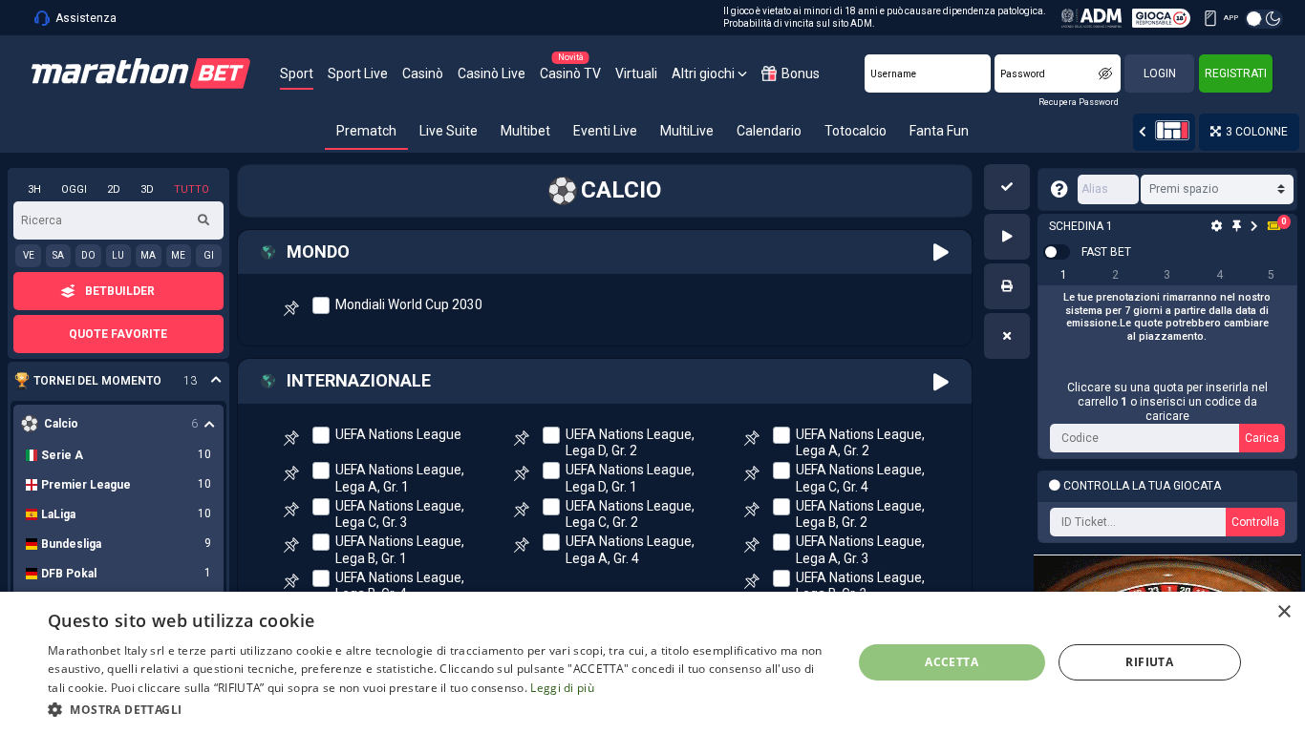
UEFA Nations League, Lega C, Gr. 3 (399, 514)
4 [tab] (1219, 275)
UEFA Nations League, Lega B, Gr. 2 (860, 514)
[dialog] (652, 662)
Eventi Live (605, 130)
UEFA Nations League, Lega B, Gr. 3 (860, 585)
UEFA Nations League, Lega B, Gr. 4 (399, 585)
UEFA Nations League (398, 434)
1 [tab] (1063, 275)
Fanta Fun (939, 130)
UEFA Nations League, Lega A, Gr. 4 (630, 549)
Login (1160, 73)
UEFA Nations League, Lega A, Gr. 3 (860, 549)
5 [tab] (1271, 275)
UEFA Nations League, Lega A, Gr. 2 (860, 442)
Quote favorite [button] (118, 334)
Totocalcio (855, 130)
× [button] (1283, 612)
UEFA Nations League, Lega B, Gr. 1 (399, 549)
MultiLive (687, 130)
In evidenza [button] (108, 381)
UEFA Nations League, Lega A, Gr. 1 (399, 477)
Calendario (769, 130)
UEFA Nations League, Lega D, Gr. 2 (630, 442)
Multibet (525, 130)
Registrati (1236, 73)
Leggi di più (562, 688)
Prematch (366, 130)
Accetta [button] (951, 662)
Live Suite (448, 130)
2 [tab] (1115, 275)
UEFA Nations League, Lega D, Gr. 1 (630, 477)
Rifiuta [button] (1149, 662)
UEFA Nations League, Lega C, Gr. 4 (860, 477)
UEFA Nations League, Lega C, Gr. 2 (630, 514)
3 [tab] (1167, 275)
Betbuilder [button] (120, 291)
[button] (1007, 187)
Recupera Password (1078, 102)
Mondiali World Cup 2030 (408, 304)
